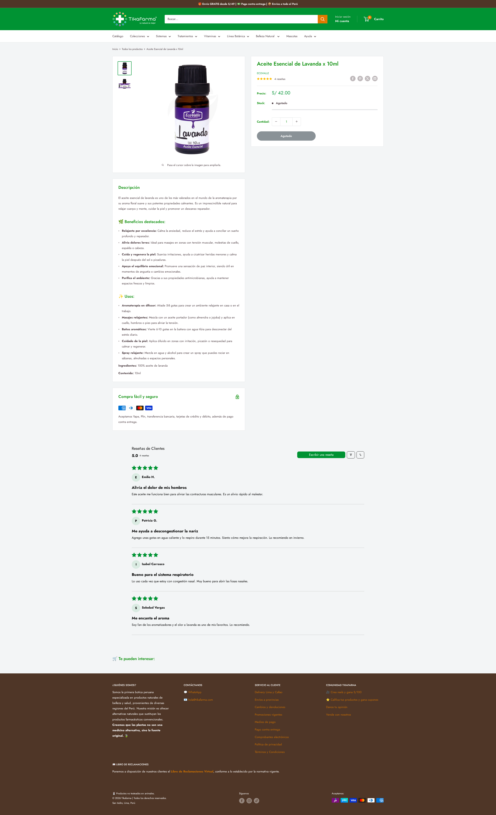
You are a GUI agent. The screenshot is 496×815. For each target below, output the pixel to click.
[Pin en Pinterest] (360, 78)
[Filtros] (351, 454)
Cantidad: (263, 121)
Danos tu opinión (336, 707)
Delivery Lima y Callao (268, 692)
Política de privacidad (268, 744)
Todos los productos (132, 49)
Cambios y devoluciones (270, 707)
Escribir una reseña (321, 454)
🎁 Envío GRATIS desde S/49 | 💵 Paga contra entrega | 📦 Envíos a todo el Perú (248, 4)
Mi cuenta (342, 21)
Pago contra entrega (267, 729)
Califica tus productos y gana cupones (354, 700)
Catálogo (117, 36)
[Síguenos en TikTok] (256, 800)
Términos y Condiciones (270, 752)
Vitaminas (210, 36)
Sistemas (161, 36)
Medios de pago (265, 722)
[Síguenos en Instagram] (249, 800)
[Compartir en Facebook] (353, 78)
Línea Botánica (236, 36)
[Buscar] (322, 19)
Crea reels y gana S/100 (346, 692)
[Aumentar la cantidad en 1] (297, 121)
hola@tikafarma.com (200, 700)
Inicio (115, 49)
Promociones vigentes (268, 714)
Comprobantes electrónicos (272, 737)
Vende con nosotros (338, 714)
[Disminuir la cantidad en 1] (276, 121)
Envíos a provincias (267, 700)
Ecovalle (263, 73)
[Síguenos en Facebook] (242, 800)
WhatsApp (195, 692)
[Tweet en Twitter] (367, 78)
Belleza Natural (265, 36)
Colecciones (137, 36)
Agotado (286, 136)
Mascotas (291, 36)
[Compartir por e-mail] (375, 78)
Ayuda (308, 36)
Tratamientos (185, 36)
